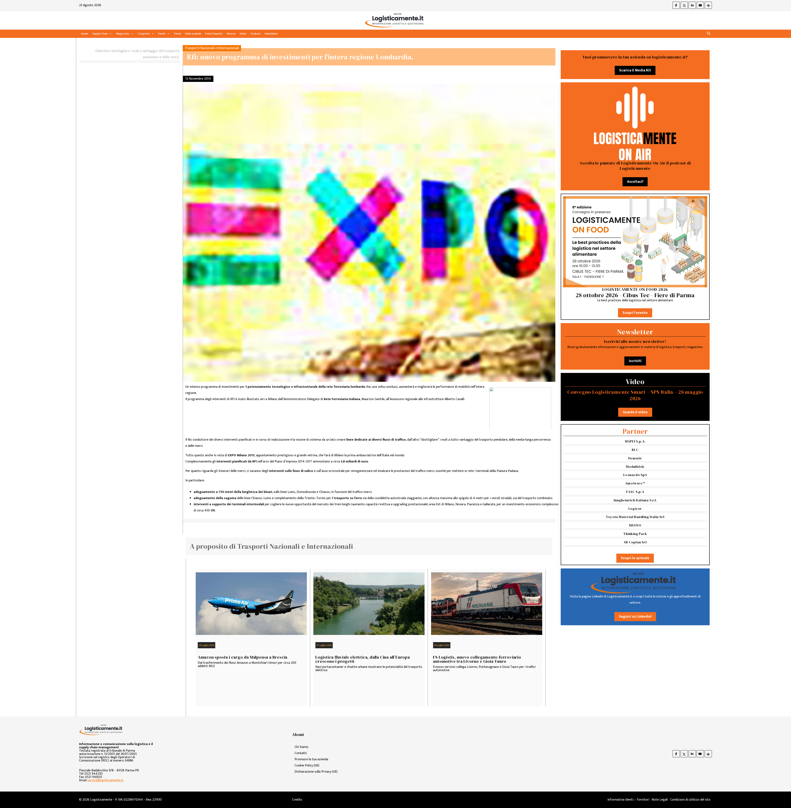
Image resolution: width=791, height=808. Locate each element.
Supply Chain (100, 33)
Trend (177, 33)
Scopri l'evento (635, 313)
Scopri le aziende (635, 558)
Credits (297, 799)
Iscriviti (635, 361)
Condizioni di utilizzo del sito (690, 799)
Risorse (231, 33)
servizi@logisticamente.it (105, 780)
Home (84, 33)
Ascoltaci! (635, 182)
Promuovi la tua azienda (311, 759)
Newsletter (271, 33)
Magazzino (122, 33)
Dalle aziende (193, 33)
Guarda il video (635, 412)
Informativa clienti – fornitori (628, 799)
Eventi (161, 33)
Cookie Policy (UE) (307, 765)
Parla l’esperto (214, 33)
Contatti (301, 753)
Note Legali (660, 799)
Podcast (256, 33)
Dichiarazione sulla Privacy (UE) (316, 771)
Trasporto (144, 33)
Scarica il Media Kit (635, 70)
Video (243, 33)
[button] (708, 33)
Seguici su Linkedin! (635, 617)
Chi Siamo (301, 747)
